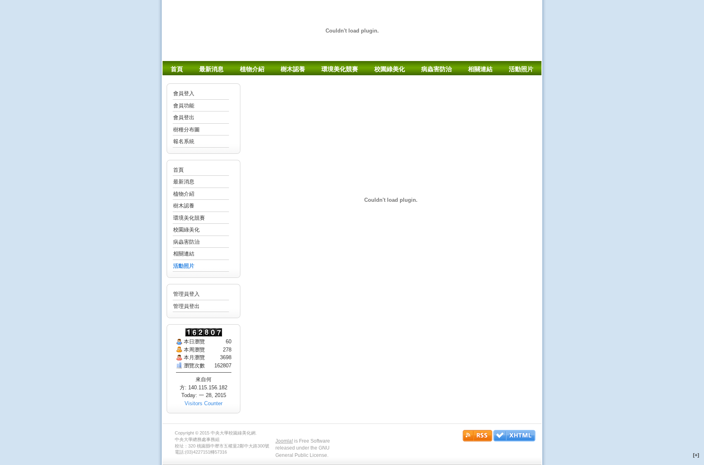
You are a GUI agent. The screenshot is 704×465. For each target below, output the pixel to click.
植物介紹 (183, 194)
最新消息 (183, 182)
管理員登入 (186, 294)
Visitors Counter (203, 403)
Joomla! (284, 440)
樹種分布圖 (186, 130)
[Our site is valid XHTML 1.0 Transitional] (514, 439)
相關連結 (183, 254)
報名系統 (183, 141)
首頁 (178, 170)
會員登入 (183, 93)
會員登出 (183, 117)
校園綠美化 (186, 230)
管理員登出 (186, 306)
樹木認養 (183, 206)
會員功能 (183, 106)
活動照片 (183, 266)
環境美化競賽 (189, 218)
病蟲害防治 (186, 242)
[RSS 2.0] (478, 439)
